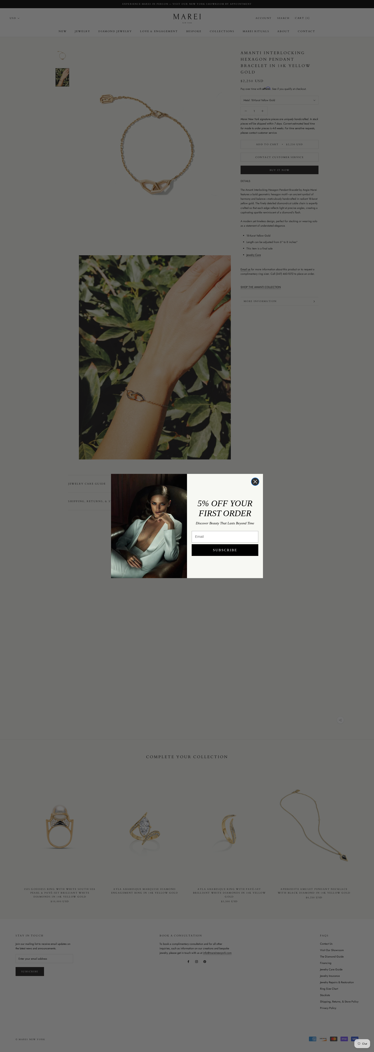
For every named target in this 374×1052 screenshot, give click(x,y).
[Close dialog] (255, 482)
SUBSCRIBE (225, 550)
